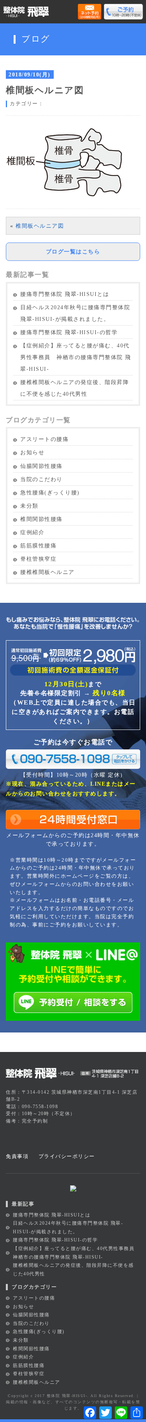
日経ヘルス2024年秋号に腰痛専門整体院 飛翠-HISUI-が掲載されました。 (75, 313)
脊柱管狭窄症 (38, 559)
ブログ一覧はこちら (73, 251)
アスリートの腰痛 (44, 439)
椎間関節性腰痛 (41, 519)
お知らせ (32, 452)
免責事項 (17, 1156)
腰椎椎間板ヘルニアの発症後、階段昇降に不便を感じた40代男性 (74, 388)
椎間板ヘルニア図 (40, 226)
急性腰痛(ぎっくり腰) (50, 493)
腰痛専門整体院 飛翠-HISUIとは (64, 294)
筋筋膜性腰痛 (38, 546)
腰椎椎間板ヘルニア (47, 572)
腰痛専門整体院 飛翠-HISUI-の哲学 (69, 332)
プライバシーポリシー (67, 1156)
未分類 (29, 506)
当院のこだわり (41, 479)
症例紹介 (32, 532)
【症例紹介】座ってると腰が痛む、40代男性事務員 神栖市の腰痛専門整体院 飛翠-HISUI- (75, 357)
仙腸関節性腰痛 (41, 466)
